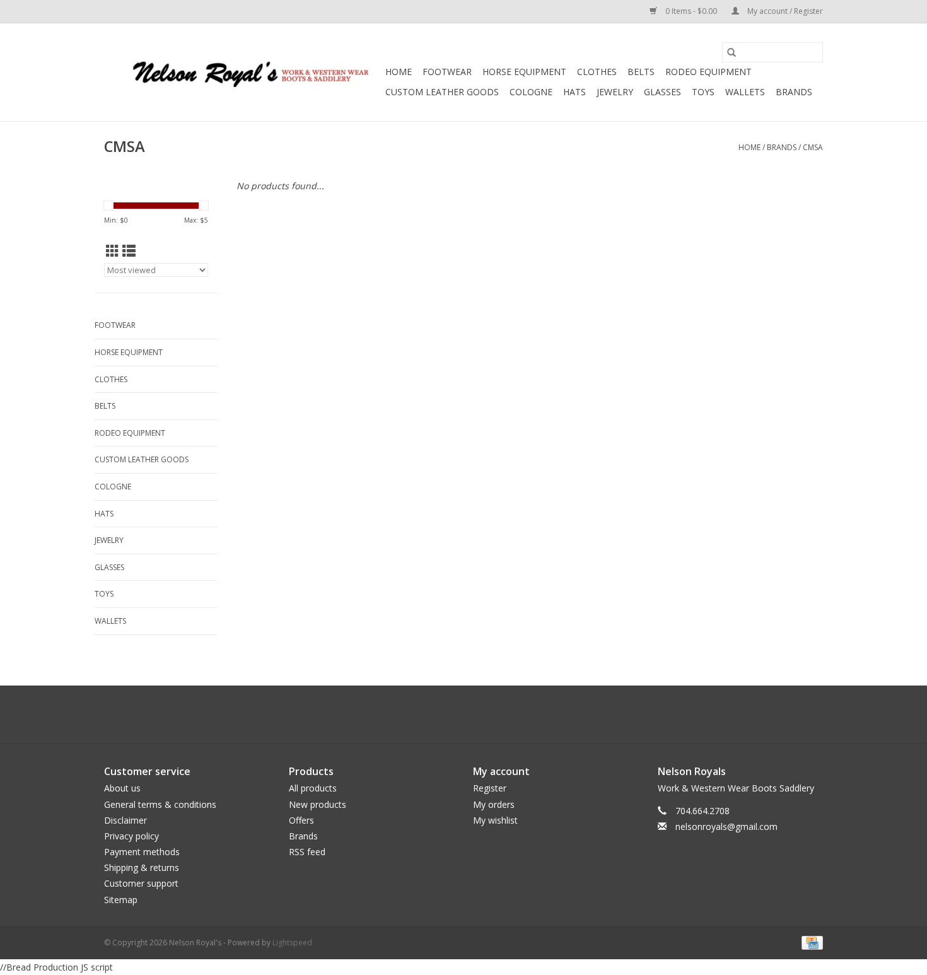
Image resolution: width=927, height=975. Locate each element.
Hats (574, 92)
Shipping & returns (141, 867)
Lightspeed (292, 942)
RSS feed (307, 852)
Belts (641, 72)
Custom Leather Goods (442, 92)
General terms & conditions (160, 804)
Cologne (531, 92)
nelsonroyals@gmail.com (726, 826)
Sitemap (120, 900)
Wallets (745, 92)
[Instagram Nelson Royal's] (475, 714)
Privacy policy (131, 836)
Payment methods (142, 852)
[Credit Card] (810, 942)
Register (489, 788)
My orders (494, 804)
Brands (794, 92)
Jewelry (615, 92)
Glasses (662, 92)
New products (317, 804)
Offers (301, 820)
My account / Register (784, 11)
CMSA (813, 147)
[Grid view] (112, 251)
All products (313, 788)
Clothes (597, 72)
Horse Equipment (524, 72)
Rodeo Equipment (708, 72)
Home (398, 72)
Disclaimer (125, 820)
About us (122, 788)
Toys (703, 92)
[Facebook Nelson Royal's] (452, 714)
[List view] (129, 251)
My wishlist (495, 820)
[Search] (731, 52)
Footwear (447, 72)
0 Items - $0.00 (691, 11)
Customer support (141, 883)
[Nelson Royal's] (243, 72)
